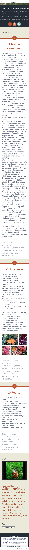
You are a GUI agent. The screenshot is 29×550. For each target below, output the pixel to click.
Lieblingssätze (7, 516)
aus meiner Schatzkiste (13, 491)
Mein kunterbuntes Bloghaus (14, 8)
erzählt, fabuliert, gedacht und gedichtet (14, 504)
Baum (6, 366)
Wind (18, 374)
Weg (16, 253)
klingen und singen (15, 513)
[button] (10, 340)
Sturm (12, 374)
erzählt (15, 501)
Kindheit (18, 250)
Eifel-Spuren (6, 498)
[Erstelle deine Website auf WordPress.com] (14, 1)
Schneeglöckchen (9, 444)
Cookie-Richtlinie (16, 543)
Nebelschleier (8, 371)
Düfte (15, 248)
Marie (14, 516)
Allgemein (11, 489)
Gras (11, 442)
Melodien (19, 368)
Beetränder (9, 439)
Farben (22, 248)
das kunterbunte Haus (16, 495)
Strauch (5, 374)
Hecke (11, 250)
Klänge (12, 368)
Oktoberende (14, 269)
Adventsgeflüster (8, 486)
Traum (11, 253)
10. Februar (14, 392)
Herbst (5, 368)
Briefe (4, 495)
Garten (5, 250)
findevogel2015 (10, 245)
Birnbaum (8, 248)
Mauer (4, 253)
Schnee (18, 371)
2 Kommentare (10, 256)
